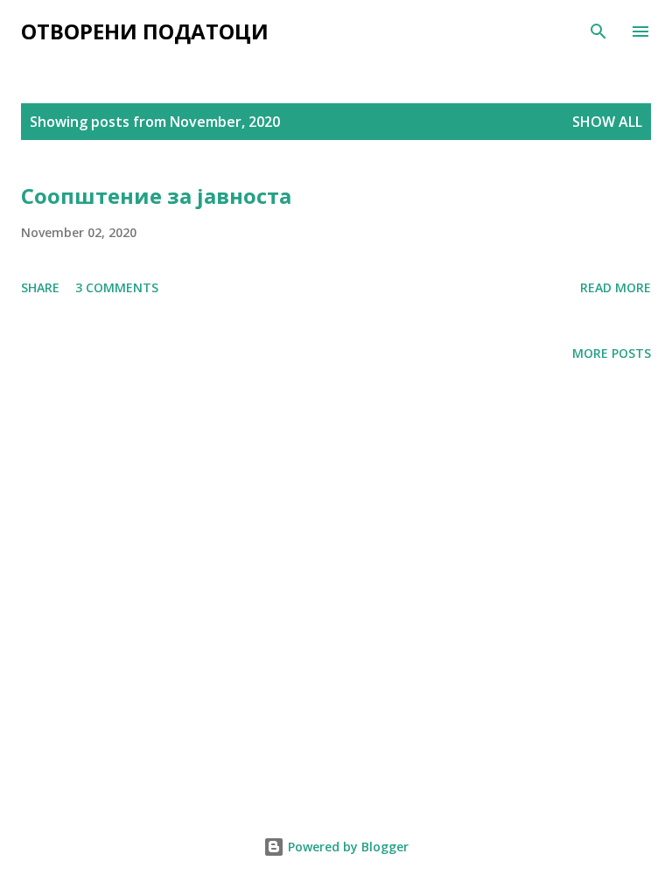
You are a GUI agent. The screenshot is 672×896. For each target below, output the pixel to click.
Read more (615, 287)
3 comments (116, 287)
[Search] (598, 31)
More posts (611, 353)
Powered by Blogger (346, 846)
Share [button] (40, 287)
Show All (607, 121)
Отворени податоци (145, 31)
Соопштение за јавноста (156, 195)
